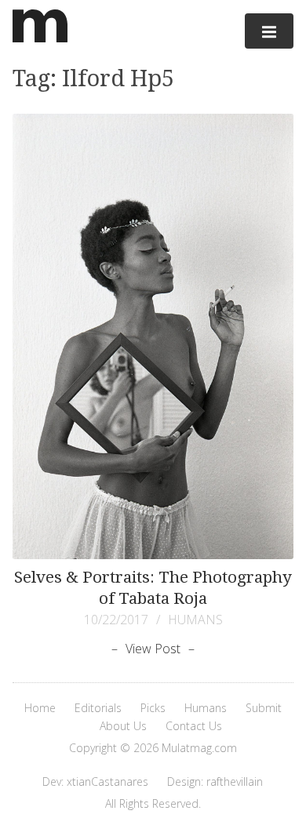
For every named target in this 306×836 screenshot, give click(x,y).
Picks (153, 707)
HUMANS (195, 619)
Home (40, 707)
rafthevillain (234, 781)
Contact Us (194, 725)
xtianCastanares (107, 781)
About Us (123, 725)
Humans (205, 707)
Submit (264, 707)
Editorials (98, 707)
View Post (153, 648)
